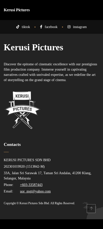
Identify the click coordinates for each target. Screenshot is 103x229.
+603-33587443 (31, 185)
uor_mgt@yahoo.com (35, 191)
